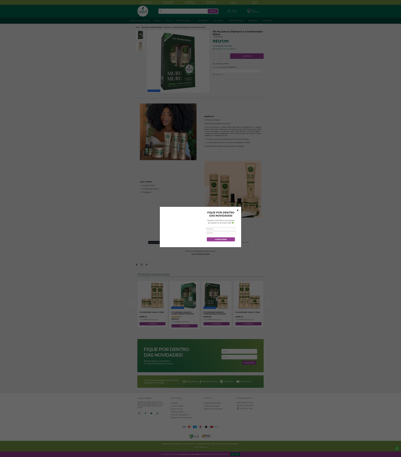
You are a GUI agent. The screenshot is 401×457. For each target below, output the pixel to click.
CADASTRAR (221, 239)
